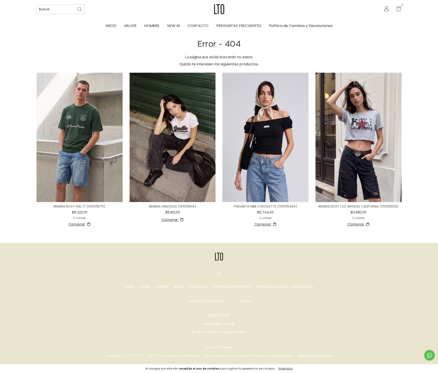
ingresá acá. (284, 355)
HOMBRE (151, 25)
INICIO (111, 25)
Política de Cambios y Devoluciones (301, 25)
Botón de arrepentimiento (315, 355)
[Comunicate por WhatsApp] (429, 355)
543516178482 (219, 315)
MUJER (130, 25)
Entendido (286, 368)
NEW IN (173, 25)
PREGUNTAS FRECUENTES (238, 25)
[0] (397, 9)
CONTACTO (198, 25)
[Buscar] (79, 9)
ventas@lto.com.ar (219, 323)
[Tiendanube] (219, 347)
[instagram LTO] (219, 273)
